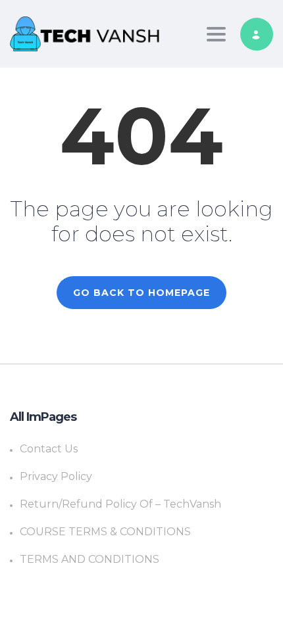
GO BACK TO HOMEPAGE (141, 293)
